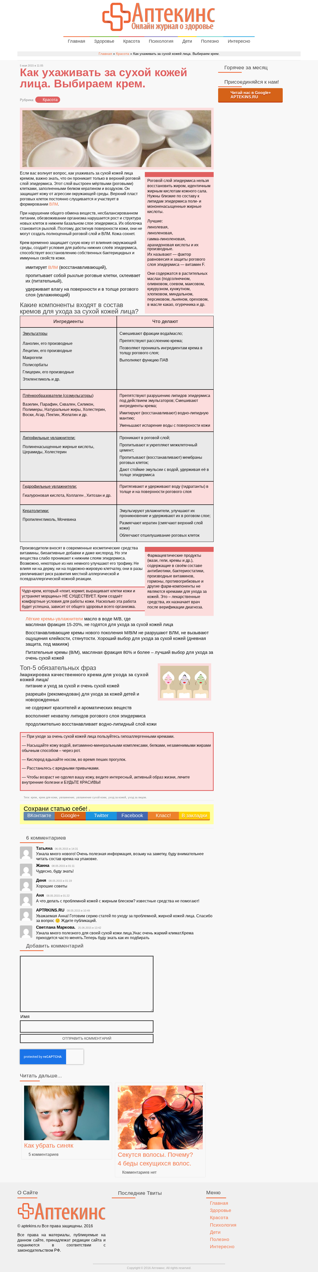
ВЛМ (53, 204)
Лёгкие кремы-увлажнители (54, 618)
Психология (161, 41)
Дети (187, 41)
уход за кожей (117, 797)
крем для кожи (48, 797)
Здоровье (104, 41)
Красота (131, 41)
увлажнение (66, 797)
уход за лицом (137, 797)
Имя (25, 1016)
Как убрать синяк (48, 1145)
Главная (76, 41)
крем (34, 797)
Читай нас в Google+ (251, 95)
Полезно (210, 41)
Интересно (239, 41)
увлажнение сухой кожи (91, 797)
